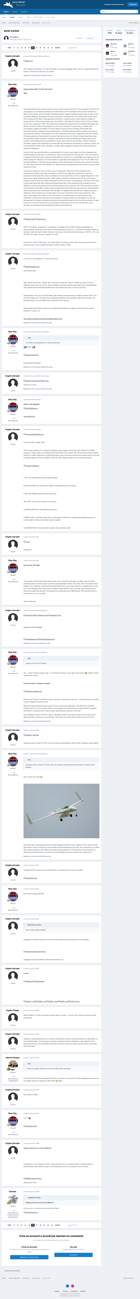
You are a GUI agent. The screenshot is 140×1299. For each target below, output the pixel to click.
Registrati (133, 4)
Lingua (57, 1291)
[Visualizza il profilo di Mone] (107, 53)
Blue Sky (12, 84)
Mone (113, 51)
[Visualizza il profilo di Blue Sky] (13, 92)
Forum (12, 17)
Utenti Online (38, 17)
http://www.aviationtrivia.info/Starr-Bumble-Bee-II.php (43, 319)
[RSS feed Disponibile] (136, 1278)
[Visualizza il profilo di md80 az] (6, 38)
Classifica (24, 11)
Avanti (57, 48)
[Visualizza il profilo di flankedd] (125, 53)
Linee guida (51, 17)
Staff (28, 17)
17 (36, 48)
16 (33, 48)
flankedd (131, 51)
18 (40, 48)
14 (25, 48)
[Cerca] (136, 11)
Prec (9, 48)
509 (13, 1076)
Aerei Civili (27, 39)
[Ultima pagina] (63, 47)
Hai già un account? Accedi (114, 4)
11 (14, 48)
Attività (15, 11)
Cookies (83, 1291)
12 (17, 48)
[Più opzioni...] (97, 56)
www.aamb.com (29, 416)
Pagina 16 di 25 (73, 48)
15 (29, 48)
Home (4, 17)
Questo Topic (127, 11)
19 (44, 48)
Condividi (78, 38)
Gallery (20, 17)
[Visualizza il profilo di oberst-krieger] (13, 1065)
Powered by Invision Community (70, 1296)
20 (48, 48)
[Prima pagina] (4, 47)
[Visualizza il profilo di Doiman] (13, 1199)
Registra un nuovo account (29, 1257)
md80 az (15, 37)
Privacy (65, 1291)
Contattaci (74, 1291)
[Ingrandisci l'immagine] (28, 61)
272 (13, 1210)
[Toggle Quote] (26, 338)
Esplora (6, 11)
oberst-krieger (13, 1057)
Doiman (12, 1191)
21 (52, 48)
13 (21, 48)
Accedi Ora (73, 1255)
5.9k (13, 103)
